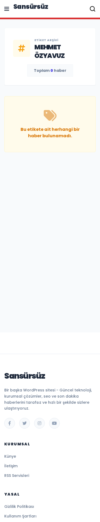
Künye (10, 456)
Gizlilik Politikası (19, 506)
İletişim (11, 466)
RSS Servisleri (16, 475)
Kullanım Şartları (20, 516)
